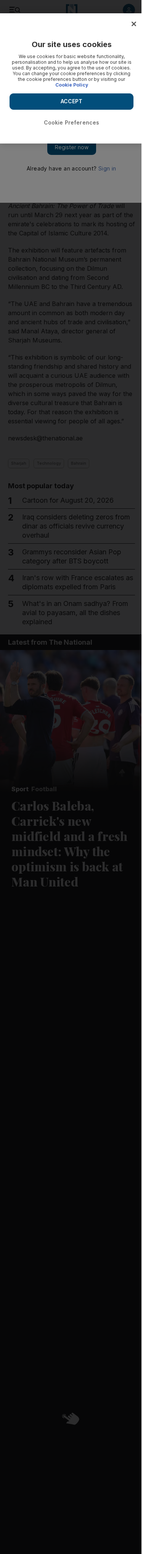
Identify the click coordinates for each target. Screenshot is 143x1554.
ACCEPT (72, 101)
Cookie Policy (71, 85)
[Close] (133, 24)
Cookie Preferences (72, 122)
